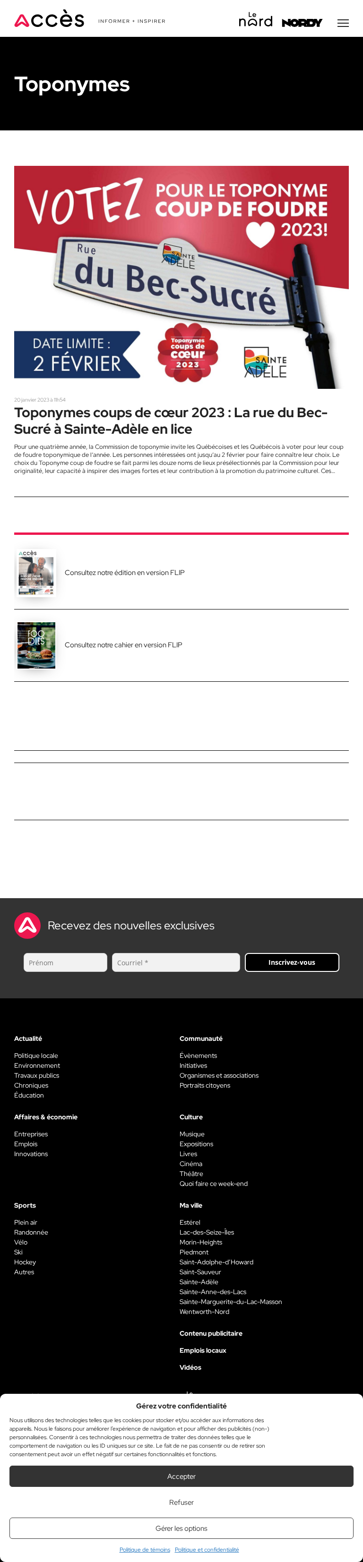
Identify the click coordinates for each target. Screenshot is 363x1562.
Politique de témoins (145, 1549)
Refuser (181, 1502)
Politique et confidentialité (207, 1549)
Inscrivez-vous (291, 962)
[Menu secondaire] (343, 23)
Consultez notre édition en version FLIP (125, 572)
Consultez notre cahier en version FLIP (123, 645)
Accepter (181, 1476)
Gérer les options (181, 1528)
